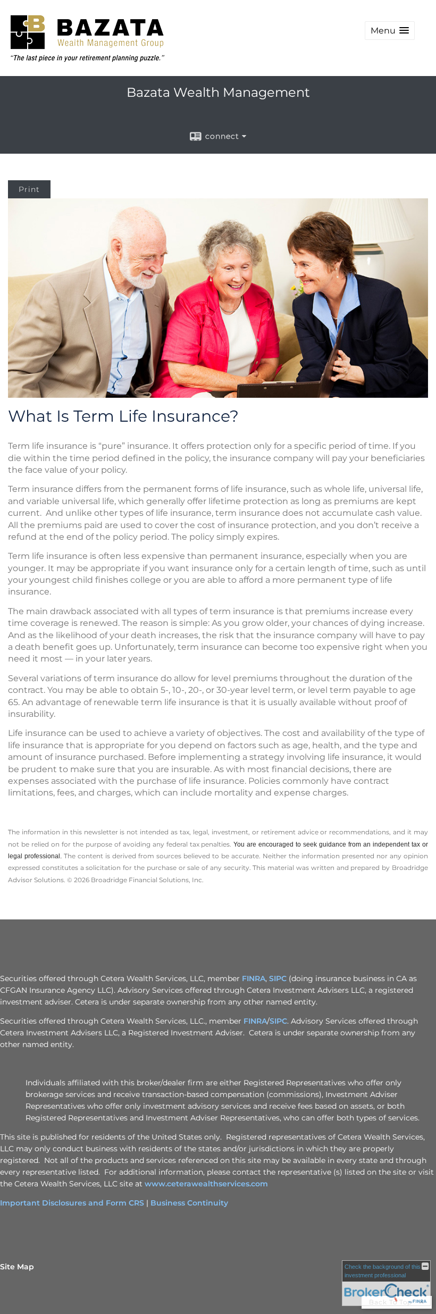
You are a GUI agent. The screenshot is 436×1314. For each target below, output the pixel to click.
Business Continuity (189, 1203)
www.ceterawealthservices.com (206, 1184)
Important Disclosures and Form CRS (72, 1203)
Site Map (17, 1266)
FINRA (253, 978)
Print (29, 189)
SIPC (278, 978)
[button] (390, 30)
